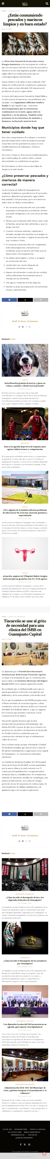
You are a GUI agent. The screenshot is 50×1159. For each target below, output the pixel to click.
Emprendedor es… (18, 1135)
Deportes (25, 443)
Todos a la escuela (38, 1129)
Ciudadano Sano (14, 11)
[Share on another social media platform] (40, 300)
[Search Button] (47, 3)
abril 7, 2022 (6, 639)
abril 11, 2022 (7, 29)
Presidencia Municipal (25, 1084)
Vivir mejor (32, 1135)
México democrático (32, 1132)
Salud (25, 380)
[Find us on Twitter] (25, 1144)
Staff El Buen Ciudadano (25, 321)
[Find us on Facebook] (20, 1144)
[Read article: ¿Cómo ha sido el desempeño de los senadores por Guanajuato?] (25, 938)
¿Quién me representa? (16, 616)
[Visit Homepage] (25, 4)
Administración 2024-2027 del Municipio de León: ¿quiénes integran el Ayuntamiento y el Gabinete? (25, 1090)
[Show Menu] (3, 3)
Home (4, 11)
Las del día (7, 1129)
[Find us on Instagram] (29, 1144)
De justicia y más (14, 1132)
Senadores (25, 957)
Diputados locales (25, 1021)
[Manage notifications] (44, 1154)
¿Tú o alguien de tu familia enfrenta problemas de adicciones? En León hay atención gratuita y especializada (25, 513)
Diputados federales (25, 894)
